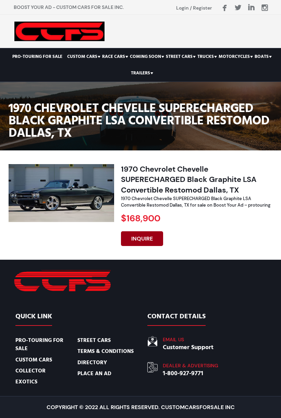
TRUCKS (205, 56)
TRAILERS (140, 73)
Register (202, 8)
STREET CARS (179, 56)
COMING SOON (145, 56)
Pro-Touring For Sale (37, 56)
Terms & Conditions (105, 351)
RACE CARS (113, 56)
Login (182, 8)
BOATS (262, 56)
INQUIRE (142, 238)
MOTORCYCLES (234, 56)
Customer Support (188, 347)
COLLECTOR (30, 370)
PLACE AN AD (94, 373)
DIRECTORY (92, 362)
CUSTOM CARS (82, 56)
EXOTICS (26, 381)
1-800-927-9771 (183, 373)
